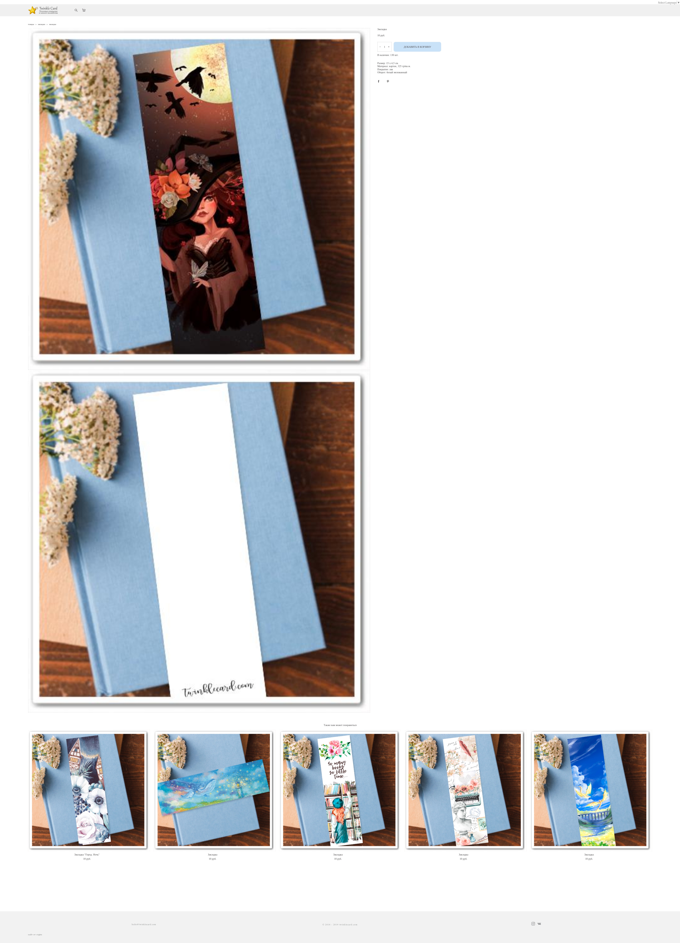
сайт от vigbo (35, 935)
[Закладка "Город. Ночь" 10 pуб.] (89, 791)
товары (31, 24)
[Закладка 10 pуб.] (215, 791)
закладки (41, 24)
